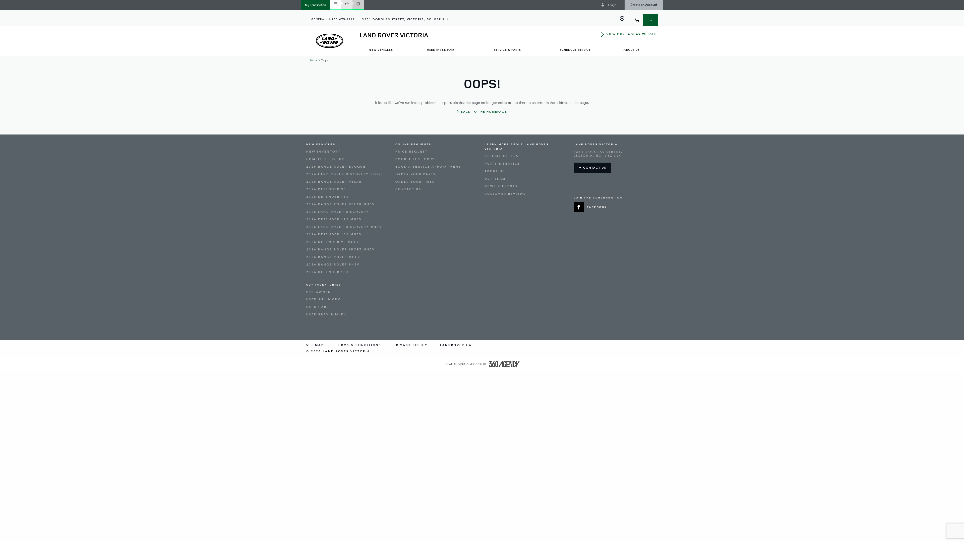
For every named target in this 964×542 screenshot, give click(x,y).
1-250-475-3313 (341, 19)
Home (313, 60)
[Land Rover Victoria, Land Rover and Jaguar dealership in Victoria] (329, 41)
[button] (315, 5)
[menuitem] (381, 49)
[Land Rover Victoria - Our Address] (622, 19)
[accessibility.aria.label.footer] (504, 364)
